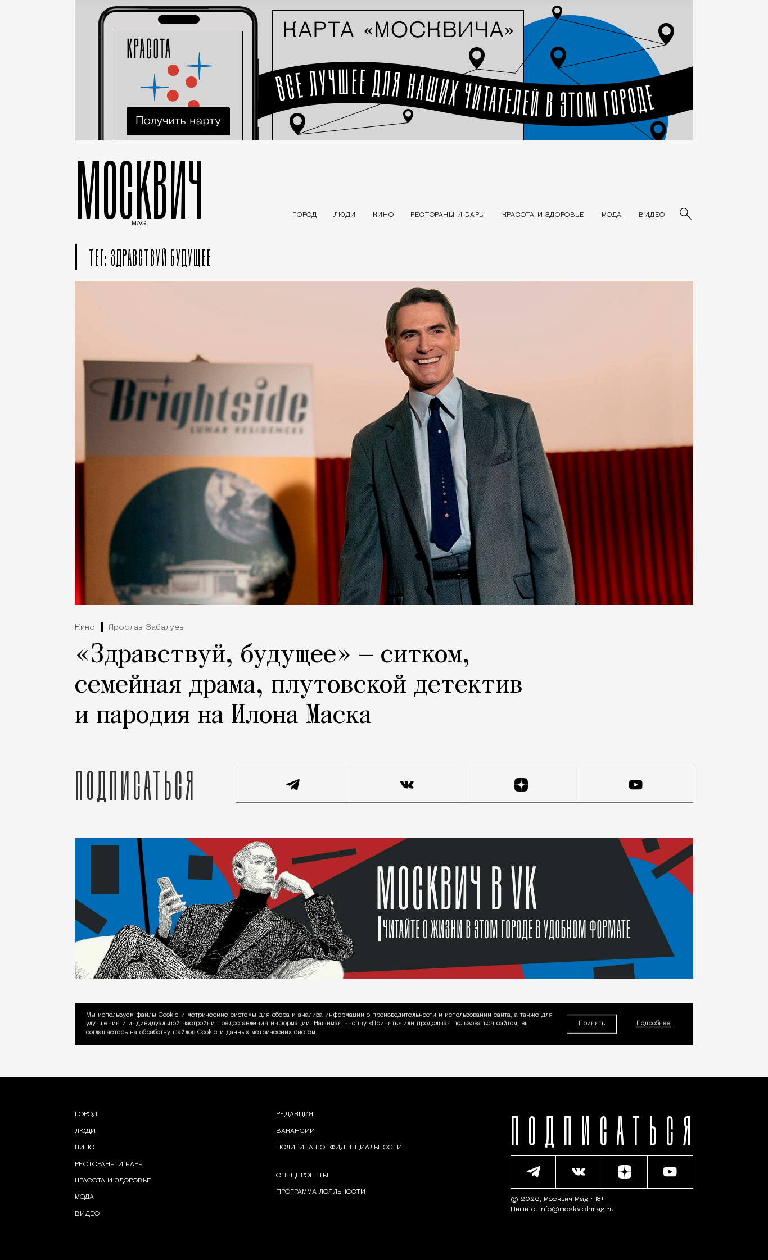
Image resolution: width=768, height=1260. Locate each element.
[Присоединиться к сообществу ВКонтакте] (407, 785)
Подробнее (653, 1024)
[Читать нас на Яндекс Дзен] (521, 785)
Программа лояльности (320, 1192)
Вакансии (295, 1131)
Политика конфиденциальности (339, 1147)
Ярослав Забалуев (146, 628)
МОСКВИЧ (139, 189)
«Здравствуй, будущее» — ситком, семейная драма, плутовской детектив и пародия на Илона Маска (299, 686)
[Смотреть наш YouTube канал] (636, 785)
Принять (592, 1024)
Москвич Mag (567, 1199)
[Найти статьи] (686, 214)
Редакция (294, 1114)
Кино (85, 628)
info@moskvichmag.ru (576, 1209)
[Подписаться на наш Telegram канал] (293, 785)
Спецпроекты (302, 1175)
